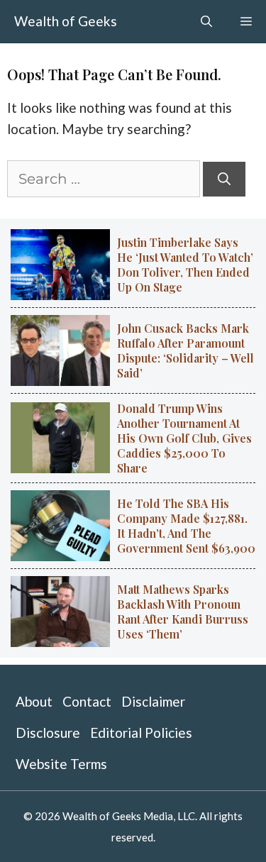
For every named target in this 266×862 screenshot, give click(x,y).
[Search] (224, 179)
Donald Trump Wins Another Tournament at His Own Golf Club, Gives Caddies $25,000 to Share (184, 438)
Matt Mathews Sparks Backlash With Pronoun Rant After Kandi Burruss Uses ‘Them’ (182, 611)
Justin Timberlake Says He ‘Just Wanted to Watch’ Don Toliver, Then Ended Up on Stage (185, 264)
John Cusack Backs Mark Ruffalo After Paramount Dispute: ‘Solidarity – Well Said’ (185, 350)
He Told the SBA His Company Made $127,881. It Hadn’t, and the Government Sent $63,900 (186, 526)
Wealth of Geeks (65, 21)
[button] (206, 21)
